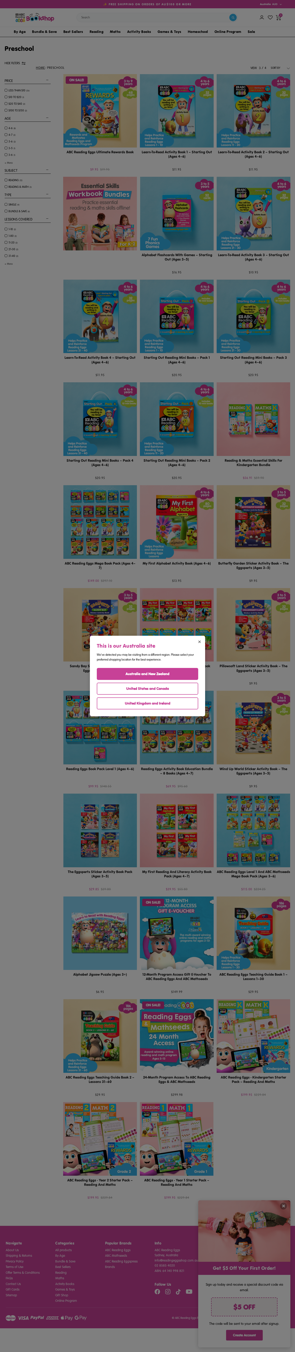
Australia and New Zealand (147, 674)
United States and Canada (147, 688)
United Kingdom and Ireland (147, 703)
